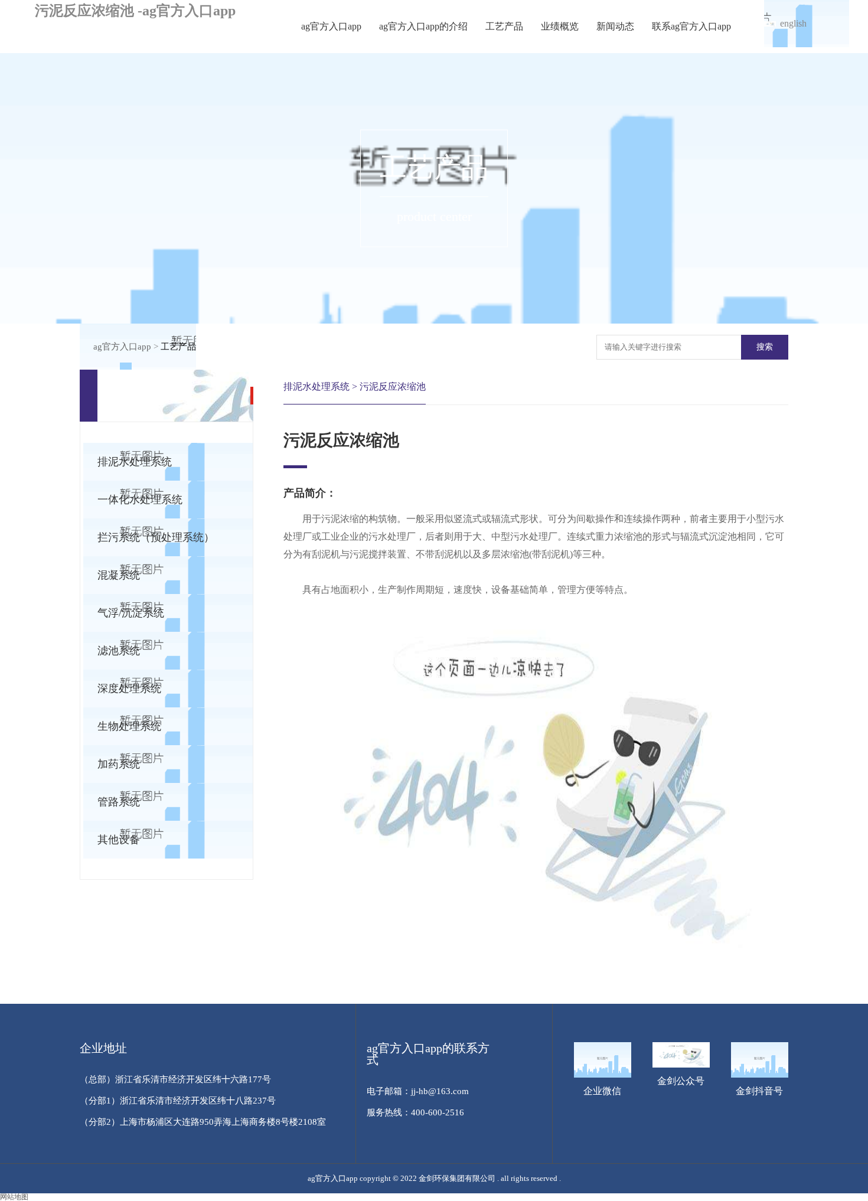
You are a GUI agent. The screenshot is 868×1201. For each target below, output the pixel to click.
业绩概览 (560, 26)
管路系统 (118, 802)
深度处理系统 (129, 688)
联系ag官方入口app (691, 26)
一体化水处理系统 (139, 499)
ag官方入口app (331, 26)
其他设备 (118, 840)
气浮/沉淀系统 (130, 613)
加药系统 (118, 764)
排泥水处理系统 (134, 462)
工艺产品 (504, 26)
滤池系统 (118, 651)
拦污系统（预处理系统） (155, 537)
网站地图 (14, 1197)
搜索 (764, 346)
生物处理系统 (129, 726)
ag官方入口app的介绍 (423, 26)
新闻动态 (615, 26)
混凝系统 (118, 575)
